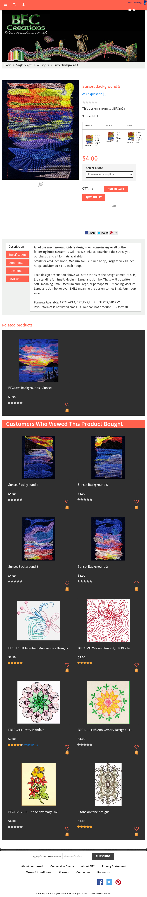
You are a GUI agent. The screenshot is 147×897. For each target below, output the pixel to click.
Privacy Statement (114, 866)
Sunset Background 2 (93, 567)
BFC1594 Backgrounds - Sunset (30, 388)
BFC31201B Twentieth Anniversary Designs (38, 648)
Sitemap (63, 872)
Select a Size (94, 168)
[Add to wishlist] (67, 404)
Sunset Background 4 (23, 485)
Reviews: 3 (30, 745)
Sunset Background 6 (93, 485)
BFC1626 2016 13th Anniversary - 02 (33, 812)
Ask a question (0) (94, 94)
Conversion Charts (62, 866)
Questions (15, 271)
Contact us (83, 872)
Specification (17, 255)
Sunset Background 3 (23, 567)
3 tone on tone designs (93, 812)
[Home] (26, 25)
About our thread (32, 866)
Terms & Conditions (38, 872)
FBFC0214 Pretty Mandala (26, 730)
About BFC (88, 866)
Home (7, 65)
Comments (15, 263)
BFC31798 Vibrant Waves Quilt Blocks (104, 648)
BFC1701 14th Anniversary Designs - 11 (105, 730)
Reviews (13, 279)
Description (16, 247)
